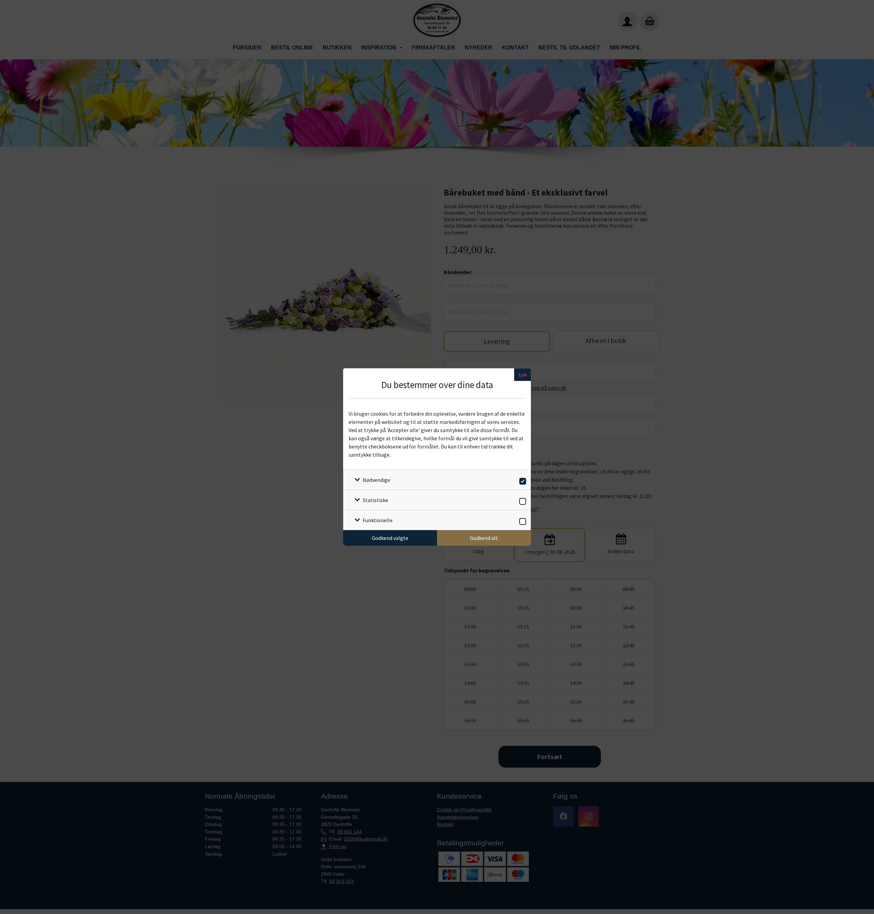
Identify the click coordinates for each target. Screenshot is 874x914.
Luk (523, 374)
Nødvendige (376, 479)
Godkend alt (484, 537)
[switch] (521, 480)
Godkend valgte (390, 537)
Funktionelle (378, 520)
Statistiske (375, 500)
